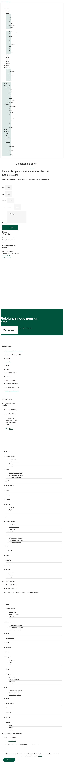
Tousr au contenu (5, 1)
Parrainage (11, 25)
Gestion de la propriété (15, 477)
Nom (3, 194)
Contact (7, 65)
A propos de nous (10, 456)
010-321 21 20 (6, 255)
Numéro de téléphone (8, 207)
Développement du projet (15, 473)
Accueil (7, 8)
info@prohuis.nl (6, 257)
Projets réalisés (10, 485)
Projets (7, 55)
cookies (40, 756)
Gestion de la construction (16, 475)
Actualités (8, 63)
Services (8, 29)
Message (5, 223)
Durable (11, 27)
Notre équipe (12, 459)
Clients (7, 61)
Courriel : (5, 200)
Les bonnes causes (10, 21)
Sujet (3, 187)
